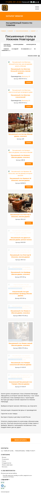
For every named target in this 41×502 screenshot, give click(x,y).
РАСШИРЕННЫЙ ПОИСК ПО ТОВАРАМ (19, 24)
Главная (3, 31)
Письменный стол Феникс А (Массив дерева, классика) (20, 312)
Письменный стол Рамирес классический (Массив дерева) (20, 364)
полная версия (5, 491)
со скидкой (15, 49)
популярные (7, 44)
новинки (6, 49)
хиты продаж (7, 46)
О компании (5, 459)
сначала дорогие (31, 44)
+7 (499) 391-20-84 (13, 2)
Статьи (4, 461)
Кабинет (33, 31)
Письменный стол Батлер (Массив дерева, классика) (20, 135)
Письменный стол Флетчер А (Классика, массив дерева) (20, 215)
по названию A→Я (26, 49)
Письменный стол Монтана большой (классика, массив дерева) (20, 71)
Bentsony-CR (26, 76)
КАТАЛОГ (14, 16)
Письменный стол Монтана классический (20, 96)
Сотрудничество (6, 463)
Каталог (10, 31)
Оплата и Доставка (7, 465)
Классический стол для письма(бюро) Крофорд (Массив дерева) (20, 293)
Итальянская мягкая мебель (9, 473)
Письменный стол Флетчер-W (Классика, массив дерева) (20, 256)
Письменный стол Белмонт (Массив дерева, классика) (20, 156)
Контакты (4, 467)
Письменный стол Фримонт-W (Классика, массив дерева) (20, 179)
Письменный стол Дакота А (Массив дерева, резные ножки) (20, 239)
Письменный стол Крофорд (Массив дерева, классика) (20, 273)
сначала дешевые (18, 44)
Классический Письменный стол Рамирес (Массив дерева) (20, 383)
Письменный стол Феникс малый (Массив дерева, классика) (20, 344)
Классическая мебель (22, 31)
